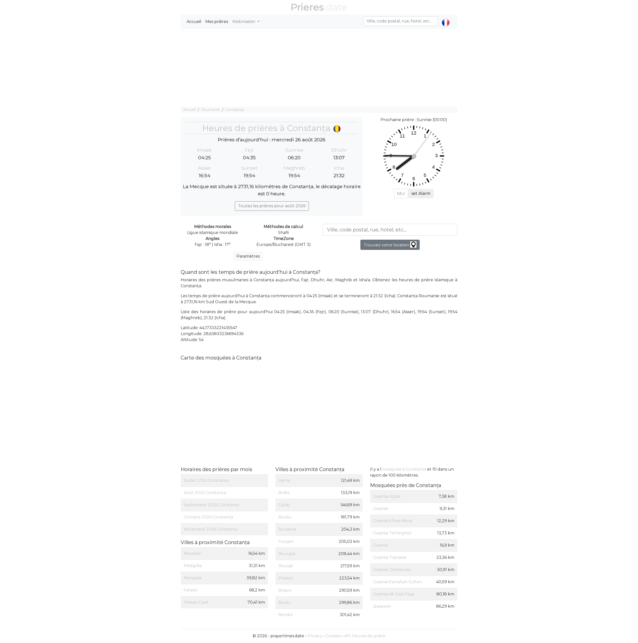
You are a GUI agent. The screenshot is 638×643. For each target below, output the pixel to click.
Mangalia (193, 577)
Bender (286, 614)
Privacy (315, 636)
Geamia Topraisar (390, 557)
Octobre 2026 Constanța (208, 517)
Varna (284, 480)
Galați (284, 504)
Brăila (284, 492)
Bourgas (286, 553)
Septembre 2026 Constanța (211, 504)
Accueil (194, 21)
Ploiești (285, 578)
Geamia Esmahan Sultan (397, 581)
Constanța (234, 109)
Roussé (285, 566)
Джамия (382, 606)
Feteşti (190, 590)
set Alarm (420, 193)
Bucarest (287, 529)
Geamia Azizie (386, 496)
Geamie (380, 508)
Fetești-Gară (196, 602)
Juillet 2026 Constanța (206, 480)
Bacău (284, 602)
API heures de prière (365, 636)
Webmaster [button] (244, 21)
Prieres (307, 7)
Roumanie (210, 109)
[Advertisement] (319, 68)
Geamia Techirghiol (392, 533)
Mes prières (216, 21)
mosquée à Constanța (404, 469)
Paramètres (248, 256)
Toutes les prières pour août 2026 (272, 206)
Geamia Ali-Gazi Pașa (393, 594)
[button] (445, 18)
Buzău (285, 517)
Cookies (333, 636)
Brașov (285, 590)
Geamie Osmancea (391, 569)
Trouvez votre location (387, 245)
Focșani (285, 541)
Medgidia (193, 565)
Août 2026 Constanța (205, 492)
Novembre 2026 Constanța (211, 529)
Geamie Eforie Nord (392, 520)
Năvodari (192, 553)
